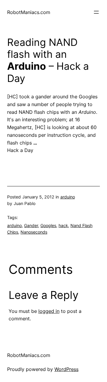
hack (63, 225)
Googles (48, 225)
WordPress (66, 369)
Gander (31, 225)
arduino (67, 196)
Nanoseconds (34, 232)
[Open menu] (96, 12)
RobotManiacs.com (28, 12)
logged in (48, 311)
